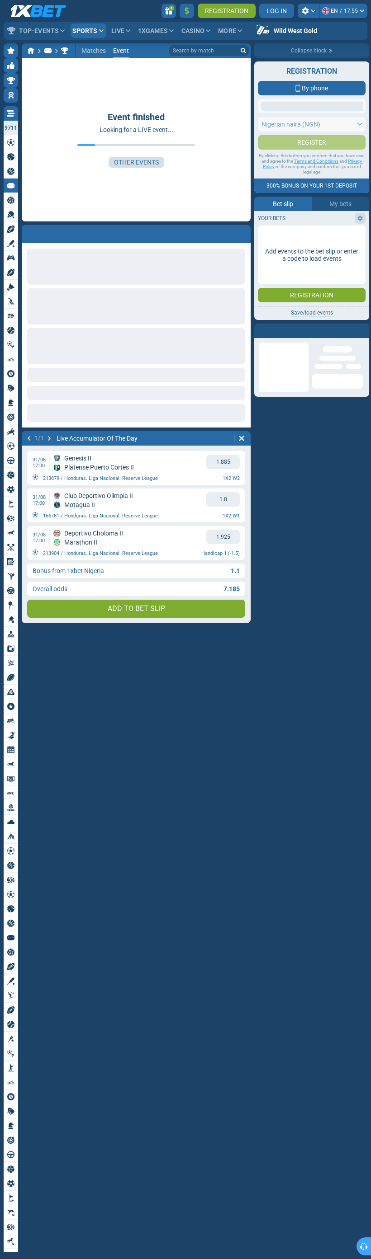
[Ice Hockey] (48, 50)
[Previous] (29, 438)
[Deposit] (187, 11)
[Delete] (241, 438)
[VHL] (64, 50)
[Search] (243, 50)
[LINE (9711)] (30, 50)
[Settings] (308, 11)
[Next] (49, 438)
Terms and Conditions (316, 179)
